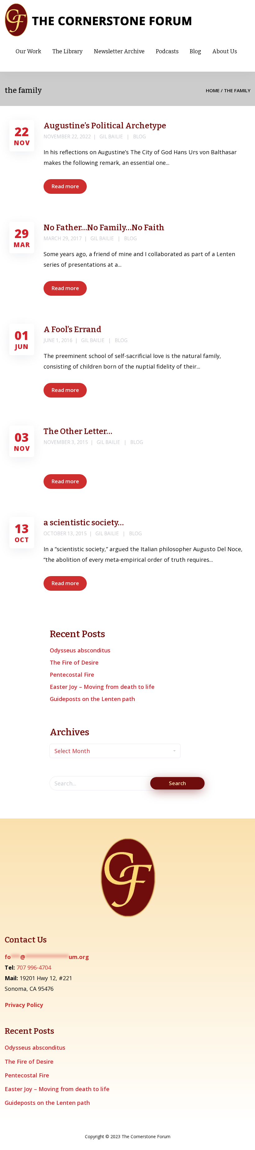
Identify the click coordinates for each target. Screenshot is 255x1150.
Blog (195, 51)
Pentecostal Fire (72, 674)
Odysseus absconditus (80, 650)
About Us (224, 51)
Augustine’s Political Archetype (105, 126)
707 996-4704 (33, 967)
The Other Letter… (78, 431)
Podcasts (167, 51)
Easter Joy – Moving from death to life (102, 686)
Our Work (28, 51)
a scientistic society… (84, 522)
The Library (67, 51)
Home (213, 90)
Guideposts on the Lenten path (92, 699)
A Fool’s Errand (72, 329)
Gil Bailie (111, 136)
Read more (65, 186)
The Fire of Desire (74, 662)
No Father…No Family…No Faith (104, 227)
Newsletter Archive (119, 51)
